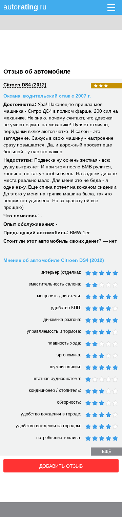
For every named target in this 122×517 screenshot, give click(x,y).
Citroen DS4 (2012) (24, 84)
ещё (106, 451)
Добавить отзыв (61, 466)
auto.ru (24, 7)
